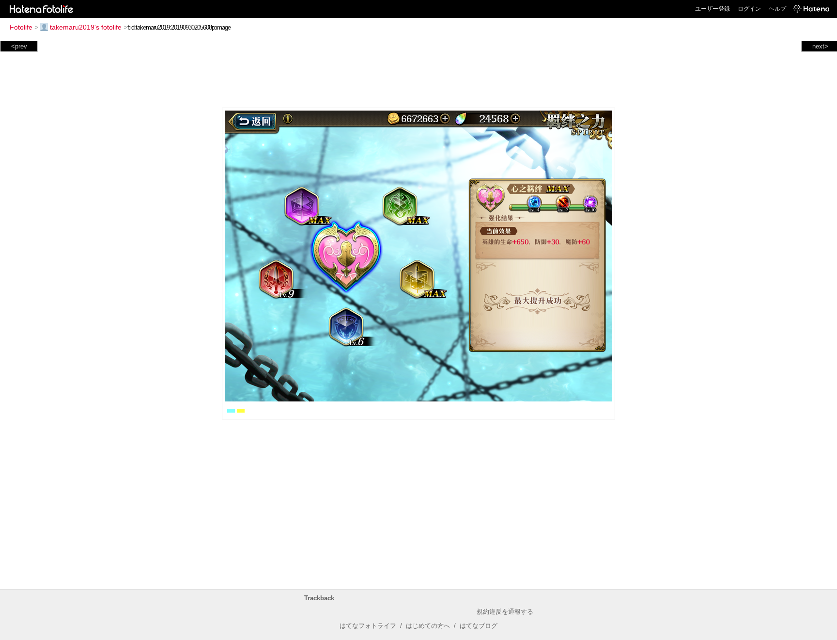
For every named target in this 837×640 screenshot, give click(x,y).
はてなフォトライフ (368, 625)
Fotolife (21, 27)
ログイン (749, 8)
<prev (19, 46)
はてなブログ (478, 625)
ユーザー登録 (712, 8)
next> (820, 46)
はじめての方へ (428, 625)
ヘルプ (777, 8)
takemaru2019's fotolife (86, 27)
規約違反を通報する (505, 611)
